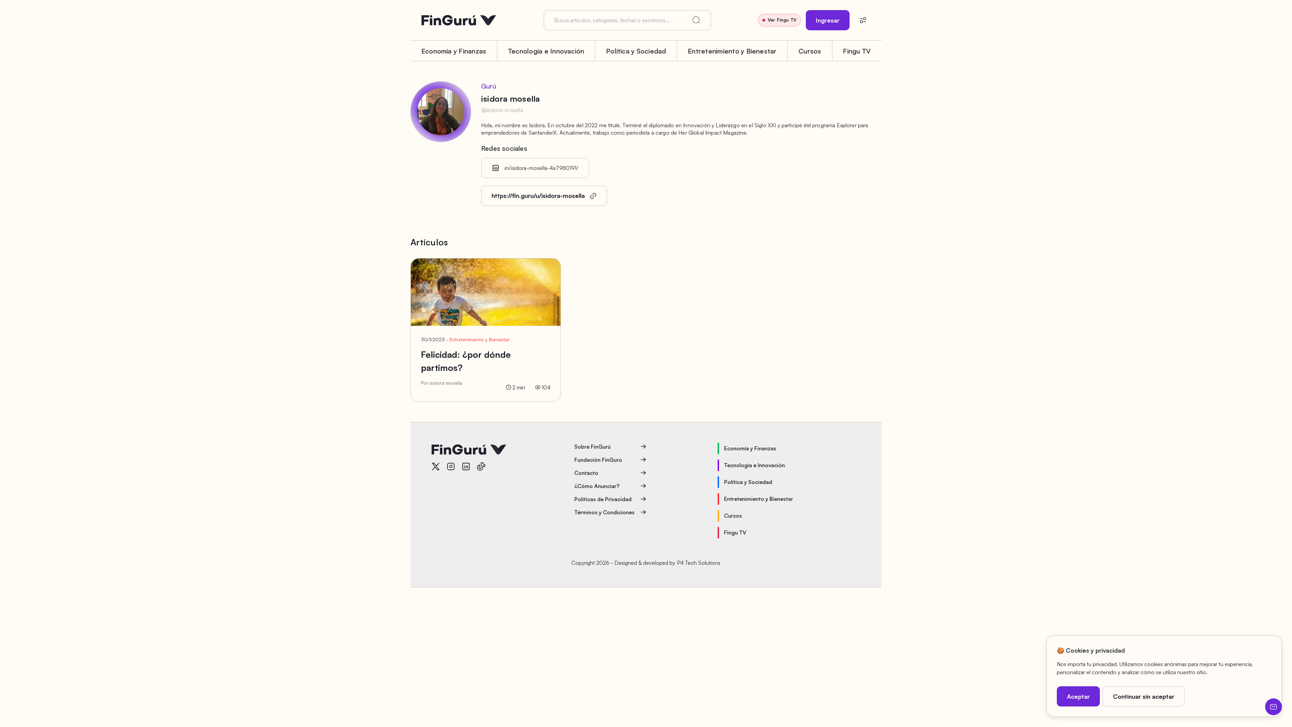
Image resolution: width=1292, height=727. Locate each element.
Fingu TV (857, 51)
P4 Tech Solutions (698, 562)
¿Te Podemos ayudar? (1273, 706)
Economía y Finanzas (454, 51)
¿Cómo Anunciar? (596, 486)
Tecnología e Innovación (546, 51)
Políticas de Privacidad (603, 499)
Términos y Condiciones (604, 512)
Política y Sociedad (636, 51)
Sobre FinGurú (592, 446)
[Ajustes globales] (863, 20)
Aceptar (1078, 696)
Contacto (586, 473)
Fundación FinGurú (598, 459)
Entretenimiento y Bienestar (732, 51)
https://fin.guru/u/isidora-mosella (538, 195)
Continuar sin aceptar (1143, 696)
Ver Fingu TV (782, 20)
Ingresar (827, 20)
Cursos (809, 51)
